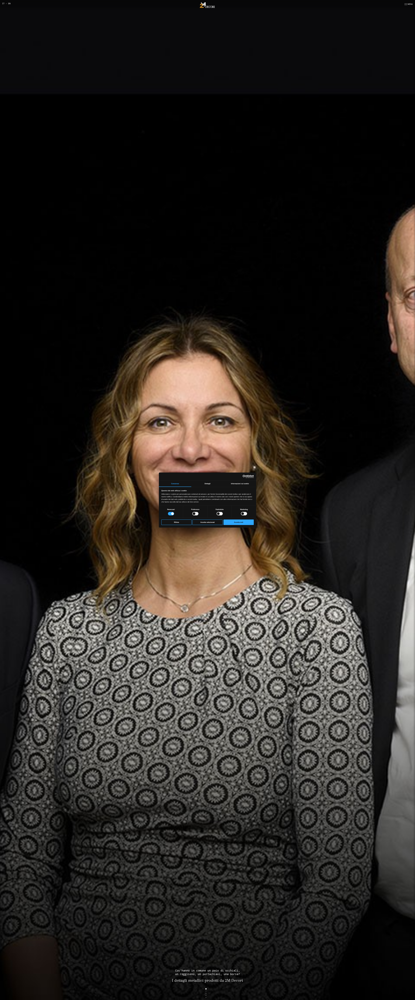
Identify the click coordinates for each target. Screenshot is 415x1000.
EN (9, 3)
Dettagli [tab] (208, 483)
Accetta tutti (238, 522)
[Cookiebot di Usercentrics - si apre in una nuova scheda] (244, 476)
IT (3, 3)
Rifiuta (176, 522)
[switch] (195, 513)
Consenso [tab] (175, 483)
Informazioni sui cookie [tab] (240, 483)
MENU (410, 4)
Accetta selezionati (207, 522)
